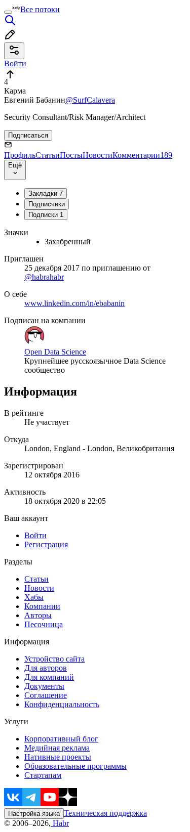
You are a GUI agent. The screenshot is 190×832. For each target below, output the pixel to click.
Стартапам (42, 775)
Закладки (45, 193)
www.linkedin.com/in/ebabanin (74, 303)
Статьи (47, 155)
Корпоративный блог (61, 738)
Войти (35, 535)
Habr (60, 823)
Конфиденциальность (61, 704)
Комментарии (142, 155)
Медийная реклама (57, 747)
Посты (71, 155)
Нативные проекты (57, 757)
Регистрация (46, 544)
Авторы (38, 615)
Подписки (45, 214)
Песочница (43, 624)
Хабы (34, 597)
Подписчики (46, 204)
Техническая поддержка (105, 813)
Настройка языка (34, 813)
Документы (44, 686)
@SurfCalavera (90, 100)
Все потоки (40, 9)
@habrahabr (44, 277)
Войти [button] (15, 63)
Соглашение (45, 695)
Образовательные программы (75, 766)
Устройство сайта (54, 658)
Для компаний (49, 677)
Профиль (19, 155)
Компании (42, 606)
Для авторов (45, 668)
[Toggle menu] (8, 12)
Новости (97, 155)
